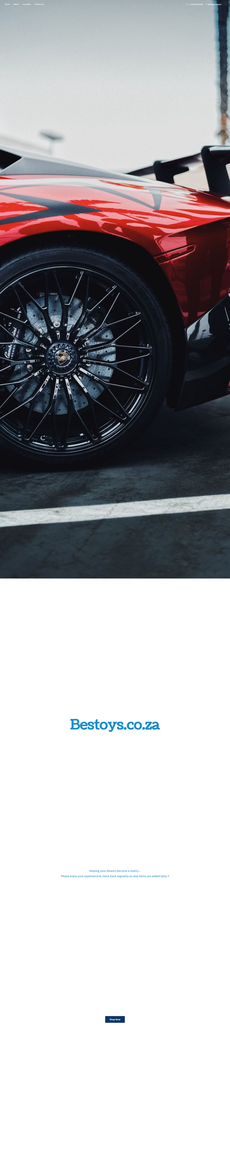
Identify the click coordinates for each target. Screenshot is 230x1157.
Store (7, 4)
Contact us (39, 4)
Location (27, 4)
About (16, 4)
